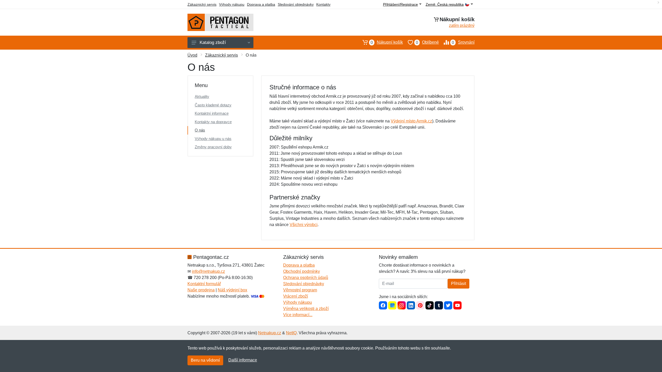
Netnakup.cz (269, 333)
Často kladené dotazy (213, 105)
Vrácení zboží (295, 296)
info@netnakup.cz (208, 271)
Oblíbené (427, 42)
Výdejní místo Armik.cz (411, 121)
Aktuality (202, 96)
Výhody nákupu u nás (213, 138)
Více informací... (297, 315)
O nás (200, 130)
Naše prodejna (201, 290)
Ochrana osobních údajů (305, 277)
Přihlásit (458, 283)
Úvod (192, 55)
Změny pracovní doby (213, 147)
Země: (445, 4)
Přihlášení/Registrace (400, 4)
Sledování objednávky (296, 4)
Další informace (242, 360)
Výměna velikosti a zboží (306, 308)
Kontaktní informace (212, 113)
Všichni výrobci (304, 224)
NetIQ (291, 333)
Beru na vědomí (205, 360)
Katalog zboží (213, 42)
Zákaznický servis (201, 4)
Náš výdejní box (232, 290)
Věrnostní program (300, 290)
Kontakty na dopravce (213, 122)
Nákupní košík (387, 42)
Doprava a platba (261, 4)
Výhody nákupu (231, 4)
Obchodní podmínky (301, 271)
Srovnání (463, 42)
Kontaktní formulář (204, 284)
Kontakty (323, 4)
